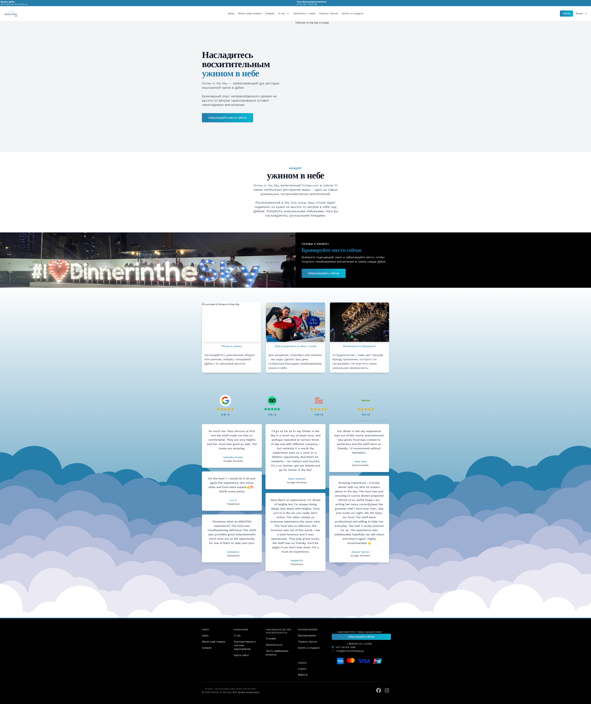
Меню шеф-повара (249, 13)
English (302, 668)
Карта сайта (241, 655)
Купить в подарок (352, 13)
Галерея (270, 13)
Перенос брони (328, 13)
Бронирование (307, 635)
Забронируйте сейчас (361, 636)
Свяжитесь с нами (304, 13)
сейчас (566, 13)
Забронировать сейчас (324, 273)
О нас (237, 635)
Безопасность (274, 644)
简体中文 (303, 674)
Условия (271, 638)
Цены (231, 13)
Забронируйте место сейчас (227, 117)
